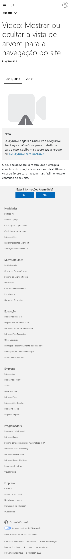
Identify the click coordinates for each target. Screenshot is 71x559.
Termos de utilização (48, 541)
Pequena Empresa (12, 414)
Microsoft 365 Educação (14, 334)
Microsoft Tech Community (16, 448)
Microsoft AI (9, 374)
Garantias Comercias (13, 300)
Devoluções (9, 282)
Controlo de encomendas (15, 288)
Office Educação (11, 339)
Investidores (9, 511)
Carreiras (8, 488)
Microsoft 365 (10, 237)
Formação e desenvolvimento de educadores (24, 345)
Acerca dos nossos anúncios (36, 547)
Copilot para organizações (15, 225)
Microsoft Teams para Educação (18, 328)
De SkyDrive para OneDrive (26, 154)
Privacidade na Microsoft (15, 505)
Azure (6, 385)
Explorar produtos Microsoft (16, 242)
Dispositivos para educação (16, 322)
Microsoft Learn (11, 437)
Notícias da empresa (13, 500)
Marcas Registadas (12, 547)
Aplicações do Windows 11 (16, 248)
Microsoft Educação (13, 316)
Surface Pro (9, 213)
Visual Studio (10, 471)
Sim (24, 195)
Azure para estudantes (14, 357)
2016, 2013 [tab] (13, 79)
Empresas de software (14, 466)
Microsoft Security (12, 379)
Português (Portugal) (19, 522)
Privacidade (31, 541)
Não (45, 195)
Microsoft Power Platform (15, 460)
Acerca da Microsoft (13, 494)
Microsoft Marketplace (14, 454)
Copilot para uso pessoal (15, 231)
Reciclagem (9, 294)
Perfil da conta (10, 265)
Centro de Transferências (15, 271)
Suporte (8, 12)
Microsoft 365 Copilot (13, 403)
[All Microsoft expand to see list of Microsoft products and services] (4, 5)
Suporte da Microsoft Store (16, 276)
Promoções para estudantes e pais (19, 351)
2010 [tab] (29, 79)
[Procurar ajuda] (13, 5)
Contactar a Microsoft (14, 541)
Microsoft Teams (11, 408)
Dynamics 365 (10, 391)
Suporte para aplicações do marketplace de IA (24, 442)
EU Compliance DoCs (13, 552)
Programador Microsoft (14, 431)
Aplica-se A (11, 61)
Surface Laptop (10, 219)
